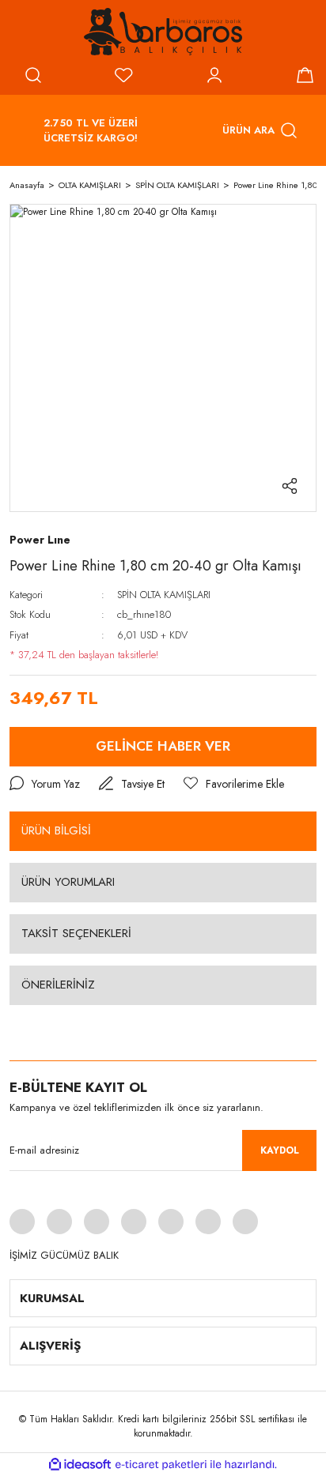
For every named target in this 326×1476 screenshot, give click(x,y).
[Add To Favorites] (234, 784)
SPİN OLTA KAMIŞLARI (163, 594)
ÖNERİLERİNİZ (58, 984)
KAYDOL (279, 1150)
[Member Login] (214, 75)
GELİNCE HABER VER (163, 745)
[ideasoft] (80, 1464)
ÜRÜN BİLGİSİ (56, 830)
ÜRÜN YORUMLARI (68, 881)
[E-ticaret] (161, 1464)
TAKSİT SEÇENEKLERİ (76, 933)
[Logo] (163, 31)
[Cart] (305, 75)
